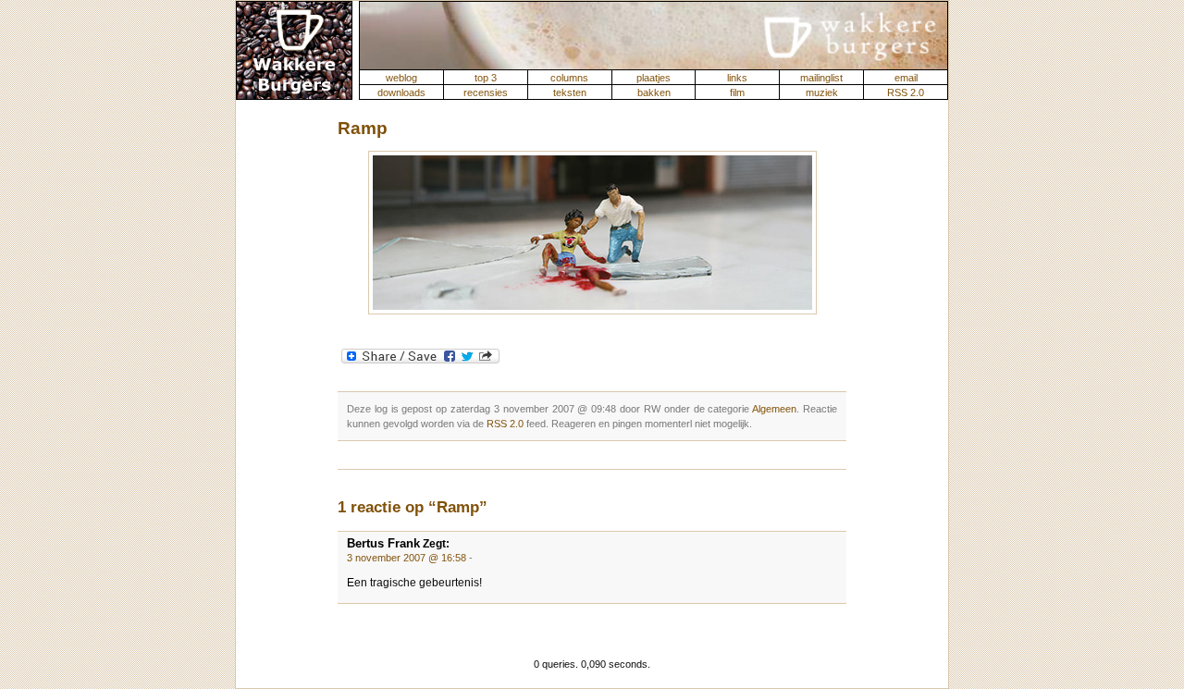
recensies (485, 92)
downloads (401, 92)
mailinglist (821, 77)
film (737, 92)
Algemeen (774, 408)
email (906, 77)
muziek (822, 92)
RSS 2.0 (905, 92)
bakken (654, 92)
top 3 (486, 77)
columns (569, 77)
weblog (401, 77)
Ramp (363, 128)
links (737, 77)
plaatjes (653, 77)
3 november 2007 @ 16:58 (406, 557)
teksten (569, 92)
